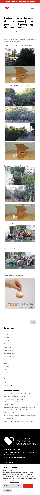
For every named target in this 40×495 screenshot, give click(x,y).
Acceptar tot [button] (28, 486)
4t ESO (6, 341)
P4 (5, 379)
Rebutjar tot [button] (14, 482)
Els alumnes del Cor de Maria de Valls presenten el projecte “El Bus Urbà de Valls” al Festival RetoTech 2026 (19, 410)
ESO (5, 363)
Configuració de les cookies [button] (12, 486)
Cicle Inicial (7, 344)
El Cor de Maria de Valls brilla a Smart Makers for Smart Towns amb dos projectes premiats (17, 402)
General (6, 366)
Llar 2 (6, 373)
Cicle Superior (8, 350)
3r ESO (6, 338)
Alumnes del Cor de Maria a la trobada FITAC (19, 421)
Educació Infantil (9, 353)
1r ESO (15, 31)
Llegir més (7, 490)
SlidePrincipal (8, 385)
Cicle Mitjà (7, 347)
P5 (5, 382)
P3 (5, 376)
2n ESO (6, 334)
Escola (6, 360)
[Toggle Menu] (32, 8)
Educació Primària (10, 357)
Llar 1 (5, 369)
